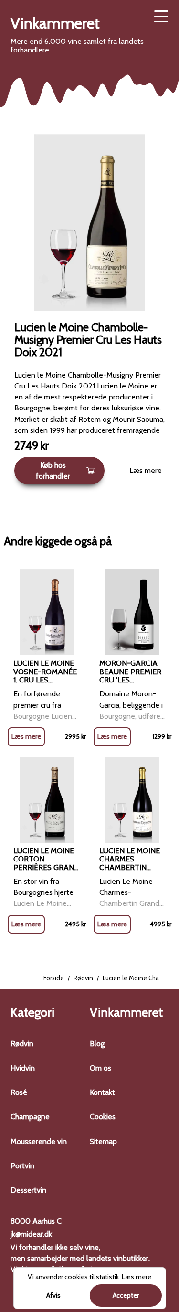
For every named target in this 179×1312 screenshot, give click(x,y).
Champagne (30, 1116)
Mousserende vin (39, 1141)
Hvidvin (23, 1067)
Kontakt (102, 1092)
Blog (97, 1043)
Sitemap (103, 1141)
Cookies (103, 1116)
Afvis (53, 1295)
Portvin (22, 1165)
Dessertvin (28, 1190)
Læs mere (145, 470)
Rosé (19, 1092)
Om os (100, 1067)
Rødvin (83, 978)
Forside (53, 978)
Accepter (126, 1295)
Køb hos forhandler (53, 471)
